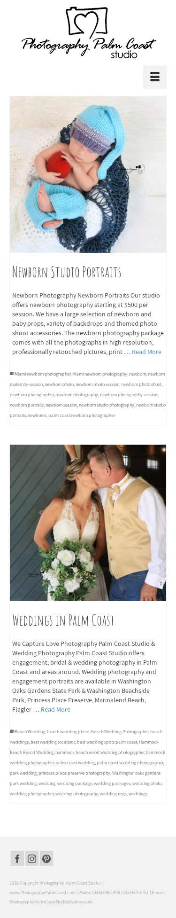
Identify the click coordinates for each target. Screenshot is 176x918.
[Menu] (155, 77)
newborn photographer (32, 395)
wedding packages (112, 783)
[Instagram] (31, 858)
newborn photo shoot (141, 384)
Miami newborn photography (99, 374)
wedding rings (113, 794)
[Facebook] (17, 858)
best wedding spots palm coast (107, 742)
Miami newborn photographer (42, 374)
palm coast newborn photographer (81, 415)
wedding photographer (32, 794)
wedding (46, 783)
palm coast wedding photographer (130, 763)
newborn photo (59, 384)
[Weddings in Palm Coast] (88, 523)
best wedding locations (53, 742)
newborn (137, 374)
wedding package (74, 783)
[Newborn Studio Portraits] (88, 174)
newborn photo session (97, 384)
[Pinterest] (46, 858)
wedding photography (76, 794)
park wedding (23, 773)
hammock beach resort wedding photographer (99, 752)
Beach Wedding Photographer (119, 732)
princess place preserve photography (74, 773)
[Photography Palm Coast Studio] (88, 32)
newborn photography (76, 395)
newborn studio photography (106, 405)
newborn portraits (27, 405)
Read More (146, 351)
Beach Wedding (30, 732)
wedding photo (146, 783)
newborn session (61, 405)
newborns (37, 415)
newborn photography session (128, 395)
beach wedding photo (68, 732)
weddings (138, 794)
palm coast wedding (75, 763)
